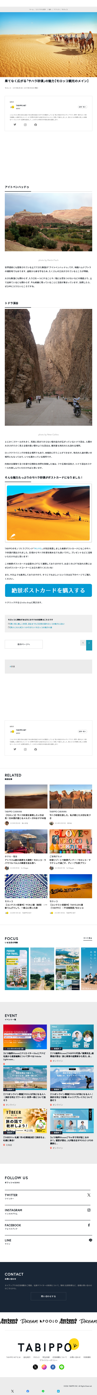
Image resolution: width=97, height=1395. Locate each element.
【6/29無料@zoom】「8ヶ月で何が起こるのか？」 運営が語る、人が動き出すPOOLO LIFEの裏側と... (71, 1140)
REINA (69, 823)
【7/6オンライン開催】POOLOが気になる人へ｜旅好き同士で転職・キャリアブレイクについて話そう (72, 1097)
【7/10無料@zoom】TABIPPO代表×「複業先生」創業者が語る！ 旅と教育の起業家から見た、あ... (72, 1055)
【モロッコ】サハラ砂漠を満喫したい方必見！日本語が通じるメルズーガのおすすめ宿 (25, 816)
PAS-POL (38, 548)
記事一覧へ (82, 107)
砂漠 (13, 666)
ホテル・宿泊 (11, 856)
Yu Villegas (24, 868)
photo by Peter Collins (48, 434)
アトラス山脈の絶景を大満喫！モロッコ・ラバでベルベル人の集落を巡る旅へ (25, 861)
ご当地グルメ (56, 856)
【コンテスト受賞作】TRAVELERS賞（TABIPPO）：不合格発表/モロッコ (66, 906)
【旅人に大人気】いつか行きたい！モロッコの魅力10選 (31, 627)
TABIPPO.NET (21, 105)
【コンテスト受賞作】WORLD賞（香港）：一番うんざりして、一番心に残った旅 (26, 906)
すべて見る (87, 938)
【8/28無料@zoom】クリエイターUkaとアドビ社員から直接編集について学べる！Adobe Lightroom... (24, 1056)
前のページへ (24, 644)
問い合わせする (48, 1296)
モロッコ (9, 901)
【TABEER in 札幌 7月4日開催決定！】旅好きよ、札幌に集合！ (24, 1139)
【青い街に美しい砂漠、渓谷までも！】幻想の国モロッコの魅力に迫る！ (37, 624)
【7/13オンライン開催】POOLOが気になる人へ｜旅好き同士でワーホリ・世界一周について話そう (24, 1097)
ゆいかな (25, 823)
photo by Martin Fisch (48, 260)
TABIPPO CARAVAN (13, 811)
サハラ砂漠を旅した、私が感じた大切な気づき (70, 816)
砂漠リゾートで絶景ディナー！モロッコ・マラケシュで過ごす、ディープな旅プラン (70, 861)
